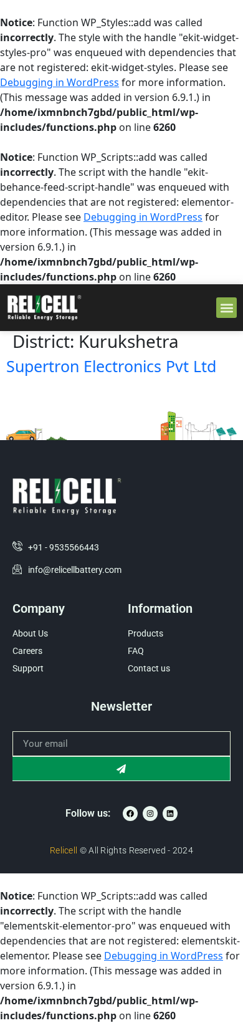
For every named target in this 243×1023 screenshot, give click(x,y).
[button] (226, 307)
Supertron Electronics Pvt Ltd (111, 366)
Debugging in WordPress (59, 82)
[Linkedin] (170, 813)
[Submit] (121, 768)
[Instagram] (150, 813)
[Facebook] (130, 813)
